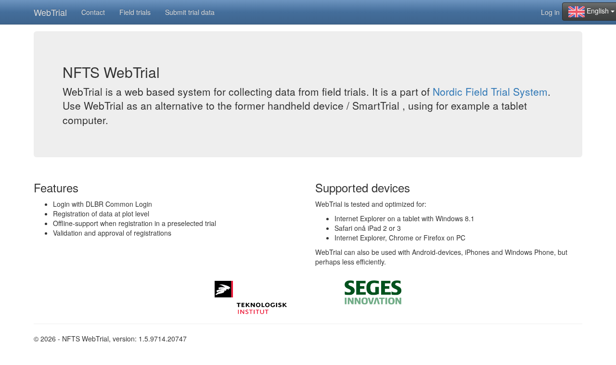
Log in (550, 12)
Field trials (135, 12)
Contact (93, 12)
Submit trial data (190, 12)
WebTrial (50, 12)
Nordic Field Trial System (490, 91)
